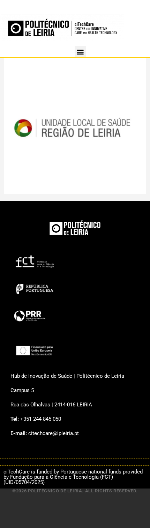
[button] (80, 51)
